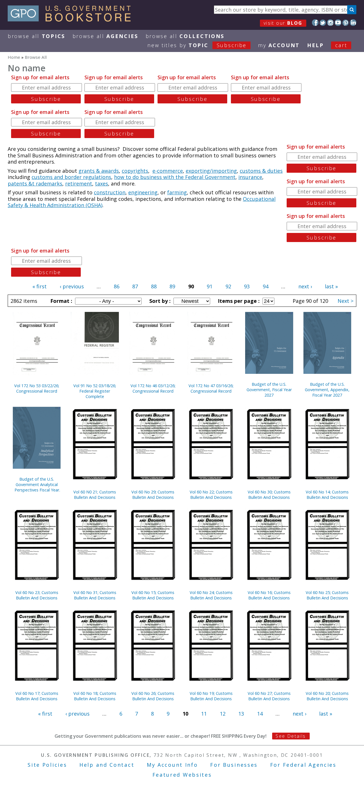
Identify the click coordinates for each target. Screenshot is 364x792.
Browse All (36, 36)
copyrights (135, 170)
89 (172, 286)
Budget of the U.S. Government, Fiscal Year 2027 (269, 390)
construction (109, 192)
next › (305, 286)
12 (223, 713)
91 (209, 286)
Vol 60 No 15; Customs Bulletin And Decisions (152, 595)
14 (260, 713)
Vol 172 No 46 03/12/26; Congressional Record (153, 388)
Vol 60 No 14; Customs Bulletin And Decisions (327, 494)
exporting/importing (211, 170)
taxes (101, 183)
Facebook (315, 22)
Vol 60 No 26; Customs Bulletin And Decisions (152, 696)
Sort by (159, 300)
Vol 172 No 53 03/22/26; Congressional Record (36, 388)
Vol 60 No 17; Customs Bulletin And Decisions (36, 696)
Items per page (238, 300)
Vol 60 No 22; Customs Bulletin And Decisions (211, 494)
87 (135, 286)
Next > (345, 300)
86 (116, 286)
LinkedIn (353, 22)
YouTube (338, 22)
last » (331, 286)
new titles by (197, 45)
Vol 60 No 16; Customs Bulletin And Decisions (269, 595)
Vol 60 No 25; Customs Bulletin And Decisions (327, 595)
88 (154, 286)
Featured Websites (182, 774)
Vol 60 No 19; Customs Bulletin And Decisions (211, 696)
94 (265, 286)
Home (14, 57)
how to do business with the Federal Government (174, 177)
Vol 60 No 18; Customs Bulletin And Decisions (94, 696)
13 (241, 713)
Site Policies (47, 764)
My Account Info (172, 764)
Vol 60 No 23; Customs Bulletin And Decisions (36, 595)
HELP (315, 45)
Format (60, 300)
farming (177, 192)
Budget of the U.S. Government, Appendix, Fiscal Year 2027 (327, 390)
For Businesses (234, 764)
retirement (78, 183)
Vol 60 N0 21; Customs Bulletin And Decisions (94, 494)
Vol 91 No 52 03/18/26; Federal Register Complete (94, 391)
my (279, 45)
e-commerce (167, 170)
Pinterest (345, 22)
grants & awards (98, 170)
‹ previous (72, 286)
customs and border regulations (71, 177)
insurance (250, 177)
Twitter (323, 22)
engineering (143, 192)
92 (228, 286)
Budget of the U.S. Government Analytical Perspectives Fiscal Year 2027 (37, 484)
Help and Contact (106, 764)
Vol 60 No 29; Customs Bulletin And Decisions (152, 494)
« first (39, 286)
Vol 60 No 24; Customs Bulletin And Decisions (211, 595)
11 (204, 713)
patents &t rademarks (35, 183)
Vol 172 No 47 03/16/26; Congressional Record (211, 388)
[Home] (72, 19)
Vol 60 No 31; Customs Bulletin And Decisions (94, 595)
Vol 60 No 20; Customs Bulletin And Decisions (327, 696)
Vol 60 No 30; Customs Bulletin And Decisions (269, 494)
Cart (341, 45)
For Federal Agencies (303, 764)
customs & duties (261, 170)
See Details (291, 736)
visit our (283, 23)
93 (247, 286)
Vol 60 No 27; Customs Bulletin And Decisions (269, 696)
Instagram (330, 22)
